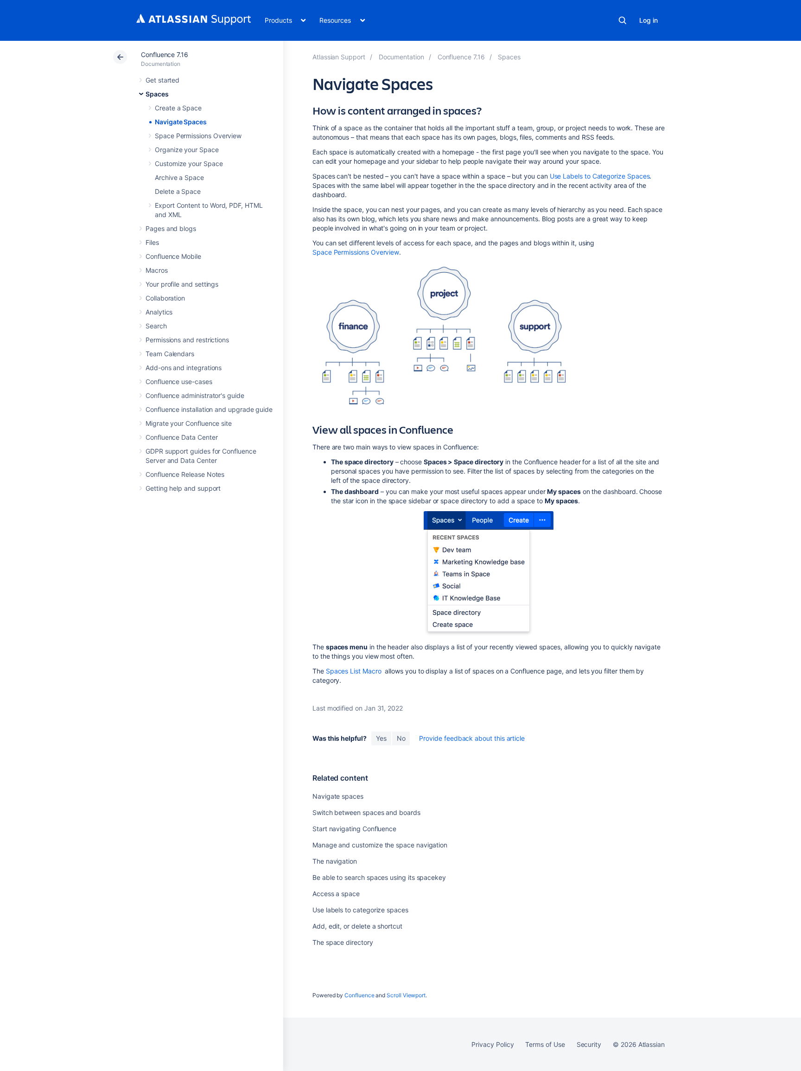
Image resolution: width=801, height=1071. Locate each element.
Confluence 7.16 (164, 54)
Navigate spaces (337, 796)
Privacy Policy (492, 1044)
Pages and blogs (171, 228)
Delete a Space (178, 191)
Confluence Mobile (173, 256)
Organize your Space (187, 150)
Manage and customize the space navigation (379, 845)
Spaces (157, 94)
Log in (648, 20)
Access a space (336, 894)
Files (152, 242)
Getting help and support (183, 488)
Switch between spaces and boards (366, 812)
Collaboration (165, 298)
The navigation (334, 861)
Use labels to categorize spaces (360, 910)
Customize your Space (189, 163)
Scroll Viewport (406, 995)
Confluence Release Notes (185, 474)
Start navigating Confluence (354, 829)
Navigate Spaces (181, 122)
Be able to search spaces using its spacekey (379, 877)
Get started (162, 80)
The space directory (342, 942)
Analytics (159, 312)
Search (622, 20)
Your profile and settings (182, 284)
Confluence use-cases (179, 381)
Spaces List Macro (353, 671)
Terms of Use (545, 1044)
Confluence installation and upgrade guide (209, 409)
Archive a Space (179, 177)
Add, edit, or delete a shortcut (357, 926)
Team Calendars (170, 354)
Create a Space (178, 108)
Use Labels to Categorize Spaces (600, 176)
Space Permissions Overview (198, 136)
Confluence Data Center (181, 437)
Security (589, 1044)
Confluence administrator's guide (195, 395)
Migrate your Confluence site (189, 423)
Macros (157, 270)
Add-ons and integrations (184, 368)
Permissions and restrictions (187, 340)
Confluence (359, 995)
